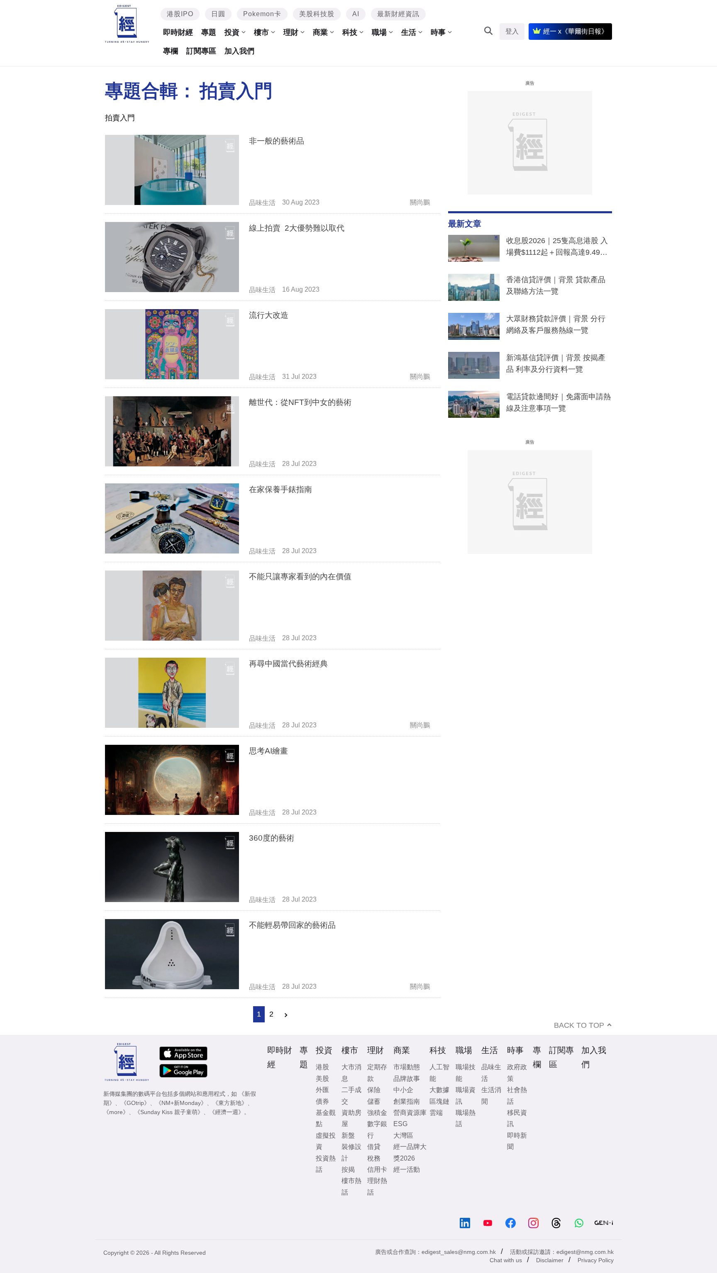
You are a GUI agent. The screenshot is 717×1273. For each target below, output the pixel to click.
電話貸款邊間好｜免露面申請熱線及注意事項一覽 (558, 402)
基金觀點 (326, 1118)
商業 (320, 32)
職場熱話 (466, 1118)
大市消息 (351, 1072)
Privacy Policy (596, 1260)
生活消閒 (491, 1095)
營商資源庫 (410, 1112)
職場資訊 (466, 1095)
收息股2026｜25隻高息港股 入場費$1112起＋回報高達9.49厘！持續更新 (557, 248)
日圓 (218, 13)
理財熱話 (377, 1186)
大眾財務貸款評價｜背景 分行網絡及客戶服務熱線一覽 (555, 324)
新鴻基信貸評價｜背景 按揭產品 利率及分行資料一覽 (555, 363)
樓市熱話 (351, 1186)
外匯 (322, 1089)
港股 (322, 1067)
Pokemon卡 (262, 13)
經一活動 (406, 1169)
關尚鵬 (420, 202)
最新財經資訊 (398, 13)
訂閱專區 (201, 51)
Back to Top (579, 1025)
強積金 (377, 1112)
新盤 (348, 1135)
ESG (400, 1123)
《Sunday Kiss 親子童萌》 (168, 1112)
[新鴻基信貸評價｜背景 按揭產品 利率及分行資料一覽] (474, 367)
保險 (373, 1089)
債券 (322, 1101)
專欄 (170, 51)
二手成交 (351, 1095)
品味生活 (262, 202)
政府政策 (517, 1072)
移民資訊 (517, 1118)
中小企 (403, 1089)
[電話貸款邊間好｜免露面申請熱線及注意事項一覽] (474, 406)
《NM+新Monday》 (181, 1103)
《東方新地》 (229, 1103)
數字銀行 (377, 1129)
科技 (349, 32)
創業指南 (406, 1101)
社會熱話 (517, 1095)
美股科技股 (316, 13)
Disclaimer (549, 1260)
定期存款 (377, 1072)
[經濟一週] (127, 24)
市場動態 (406, 1067)
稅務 (373, 1158)
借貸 (373, 1146)
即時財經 (178, 32)
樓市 (261, 32)
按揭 (348, 1169)
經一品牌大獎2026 (410, 1152)
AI (355, 13)
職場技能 (466, 1072)
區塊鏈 (439, 1101)
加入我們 (239, 51)
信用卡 (377, 1169)
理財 (290, 32)
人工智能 (439, 1072)
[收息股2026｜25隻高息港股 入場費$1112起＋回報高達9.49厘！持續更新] (474, 250)
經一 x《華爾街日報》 (575, 31)
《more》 (116, 1112)
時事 (438, 32)
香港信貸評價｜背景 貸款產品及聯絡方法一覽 (555, 285)
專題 (208, 32)
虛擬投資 (326, 1141)
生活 (408, 32)
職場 (379, 32)
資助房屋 (351, 1118)
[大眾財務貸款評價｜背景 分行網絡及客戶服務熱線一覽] (474, 328)
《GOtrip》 (135, 1103)
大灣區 (403, 1135)
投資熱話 (326, 1164)
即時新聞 (517, 1141)
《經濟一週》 (226, 1112)
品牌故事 (406, 1078)
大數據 (439, 1089)
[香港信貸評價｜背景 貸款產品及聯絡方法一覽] (474, 289)
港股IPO (180, 13)
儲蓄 (373, 1101)
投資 (231, 32)
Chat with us (506, 1260)
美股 (322, 1078)
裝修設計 (351, 1152)
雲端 (436, 1112)
